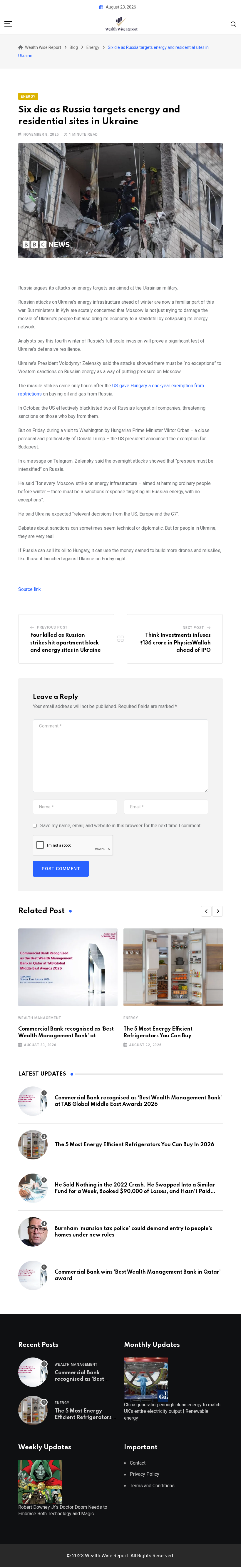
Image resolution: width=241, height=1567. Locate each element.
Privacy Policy (144, 1474)
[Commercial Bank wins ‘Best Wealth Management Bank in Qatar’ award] (33, 1275)
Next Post (193, 628)
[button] (206, 911)
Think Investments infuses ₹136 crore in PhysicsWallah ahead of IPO (175, 643)
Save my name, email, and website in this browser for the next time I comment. (120, 825)
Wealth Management (39, 1018)
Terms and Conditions (152, 1485)
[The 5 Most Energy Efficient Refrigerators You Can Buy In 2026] (33, 1144)
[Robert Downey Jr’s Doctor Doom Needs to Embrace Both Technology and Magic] (40, 1481)
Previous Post (52, 627)
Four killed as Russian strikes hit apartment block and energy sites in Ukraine (65, 643)
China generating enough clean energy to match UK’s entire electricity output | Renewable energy (172, 1411)
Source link (29, 589)
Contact (137, 1463)
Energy (130, 1018)
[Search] (234, 24)
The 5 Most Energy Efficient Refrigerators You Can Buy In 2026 (134, 1144)
